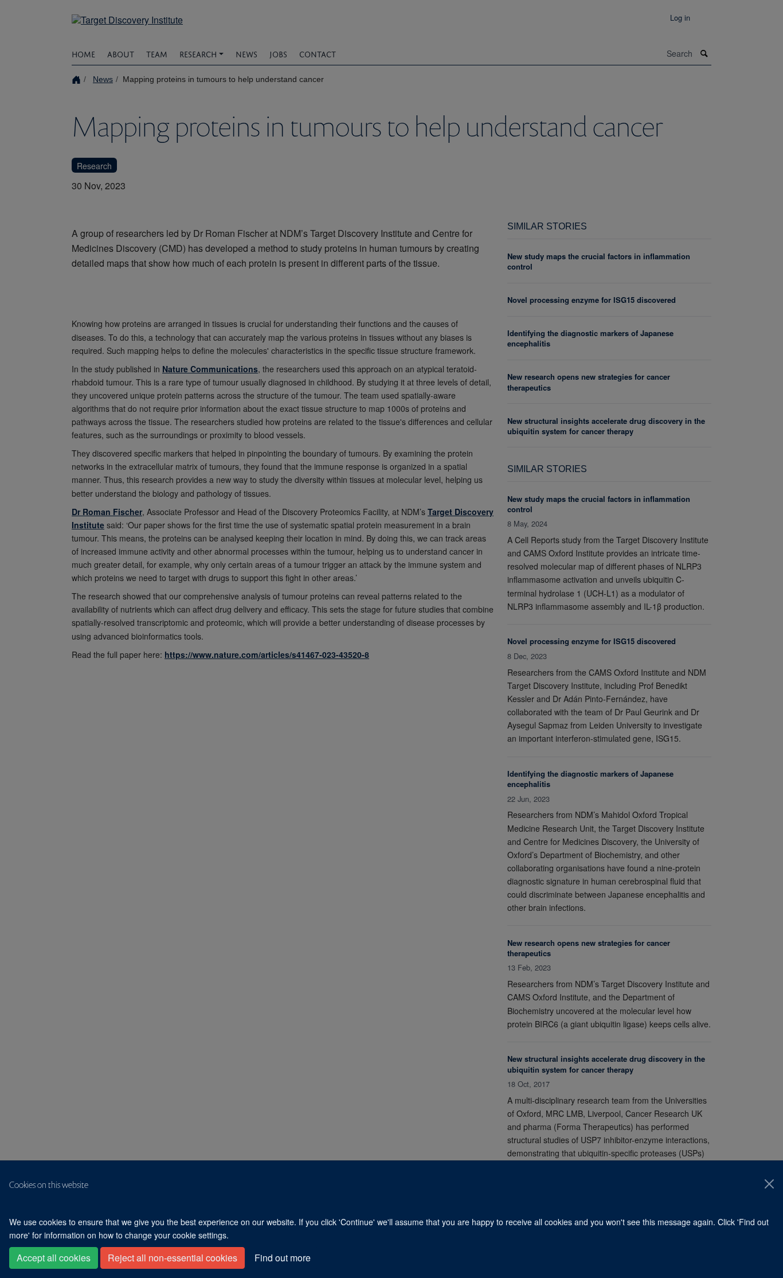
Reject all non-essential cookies (172, 1257)
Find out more (283, 1257)
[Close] (769, 1184)
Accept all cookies (54, 1257)
